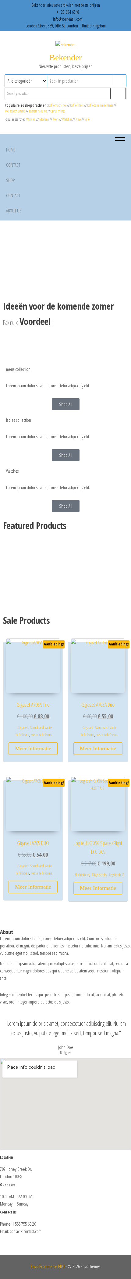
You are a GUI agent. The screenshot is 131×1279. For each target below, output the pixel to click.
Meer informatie (33, 748)
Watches (67, 119)
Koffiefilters (76, 105)
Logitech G (116, 874)
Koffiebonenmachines (100, 105)
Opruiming (58, 111)
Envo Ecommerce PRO (48, 1266)
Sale (87, 119)
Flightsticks (99, 874)
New (78, 119)
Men (55, 119)
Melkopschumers (15, 111)
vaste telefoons (41, 734)
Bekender (65, 57)
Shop (10, 180)
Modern (44, 119)
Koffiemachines (57, 105)
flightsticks (82, 874)
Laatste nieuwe (38, 111)
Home (11, 150)
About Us (14, 211)
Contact (13, 165)
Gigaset (22, 727)
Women (31, 119)
